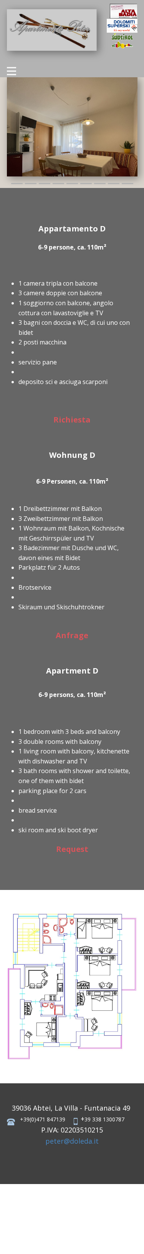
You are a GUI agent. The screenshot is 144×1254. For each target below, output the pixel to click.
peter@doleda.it (72, 1141)
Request (72, 849)
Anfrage (72, 635)
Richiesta (72, 419)
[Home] (123, 11)
